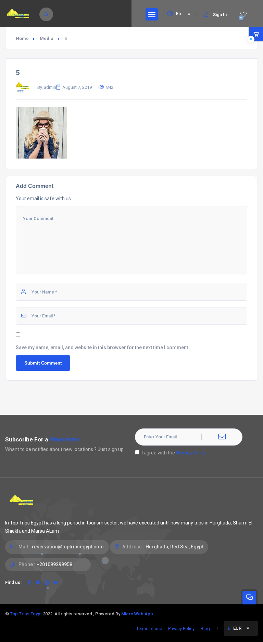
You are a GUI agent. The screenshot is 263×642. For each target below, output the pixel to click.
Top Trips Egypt (26, 613)
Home (22, 38)
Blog (205, 628)
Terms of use (149, 628)
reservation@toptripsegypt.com (68, 546)
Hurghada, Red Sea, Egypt (174, 546)
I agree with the (173, 452)
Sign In (220, 14)
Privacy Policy (190, 452)
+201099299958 (54, 564)
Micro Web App (137, 613)
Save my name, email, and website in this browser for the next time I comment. (102, 347)
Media (46, 38)
